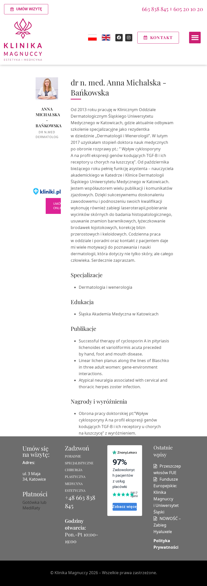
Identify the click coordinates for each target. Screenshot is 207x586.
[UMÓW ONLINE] (47, 206)
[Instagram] (129, 37)
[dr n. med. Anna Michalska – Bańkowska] (47, 88)
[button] (195, 38)
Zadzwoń (77, 448)
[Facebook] (119, 37)
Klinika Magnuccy (71, 572)
